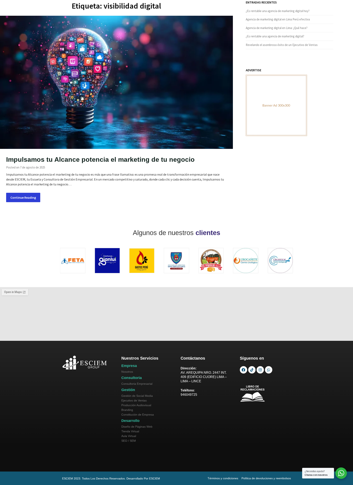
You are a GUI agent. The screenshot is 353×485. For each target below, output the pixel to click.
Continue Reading (23, 197)
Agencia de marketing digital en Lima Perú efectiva (278, 19)
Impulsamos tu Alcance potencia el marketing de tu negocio (100, 159)
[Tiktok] (252, 370)
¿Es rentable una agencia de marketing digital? (275, 36)
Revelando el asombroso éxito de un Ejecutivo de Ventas (282, 45)
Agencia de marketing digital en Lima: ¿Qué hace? (276, 28)
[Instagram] (260, 370)
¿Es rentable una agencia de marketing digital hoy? (277, 11)
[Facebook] (243, 370)
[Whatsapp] (268, 370)
